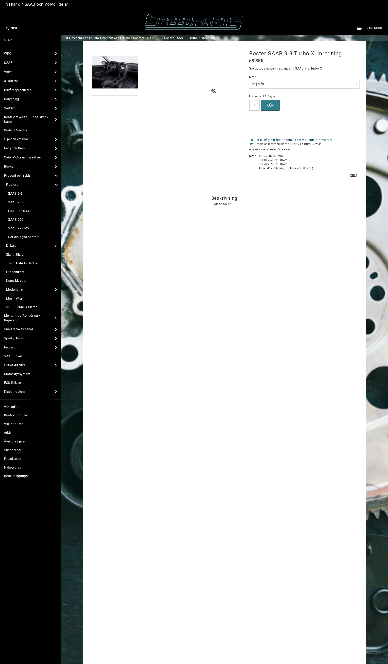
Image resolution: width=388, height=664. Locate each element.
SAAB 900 (15, 220)
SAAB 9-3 (15, 193)
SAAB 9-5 (15, 202)
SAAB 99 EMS (18, 228)
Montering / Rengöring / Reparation (22, 318)
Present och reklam (18, 175)
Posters (12, 185)
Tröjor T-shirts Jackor (22, 263)
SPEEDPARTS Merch (21, 307)
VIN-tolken (12, 407)
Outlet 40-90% (15, 365)
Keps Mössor (16, 281)
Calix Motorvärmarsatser (22, 157)
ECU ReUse (12, 383)
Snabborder (12, 450)
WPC (8, 54)
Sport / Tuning (14, 338)
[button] (371, 28)
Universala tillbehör (18, 329)
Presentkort (15, 272)
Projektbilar (12, 459)
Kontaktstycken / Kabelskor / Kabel (26, 119)
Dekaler (12, 246)
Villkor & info (13, 424)
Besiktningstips (16, 476)
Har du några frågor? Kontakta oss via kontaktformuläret (293, 139)
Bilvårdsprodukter (17, 90)
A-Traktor (11, 81)
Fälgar (8, 347)
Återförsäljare (14, 441)
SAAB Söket (13, 356)
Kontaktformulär (16, 415)
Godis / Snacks (15, 130)
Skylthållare (15, 255)
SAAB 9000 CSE (20, 211)
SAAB (8, 63)
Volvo (8, 72)
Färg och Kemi (15, 148)
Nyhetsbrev (12, 467)
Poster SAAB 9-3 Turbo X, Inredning (190, 38)
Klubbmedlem (14, 392)
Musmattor (14, 298)
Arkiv (8, 433)
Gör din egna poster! (23, 237)
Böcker (9, 166)
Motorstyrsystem (17, 374)
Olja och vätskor (16, 139)
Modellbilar (14, 289)
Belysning (11, 99)
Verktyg (10, 108)
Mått (252, 77)
